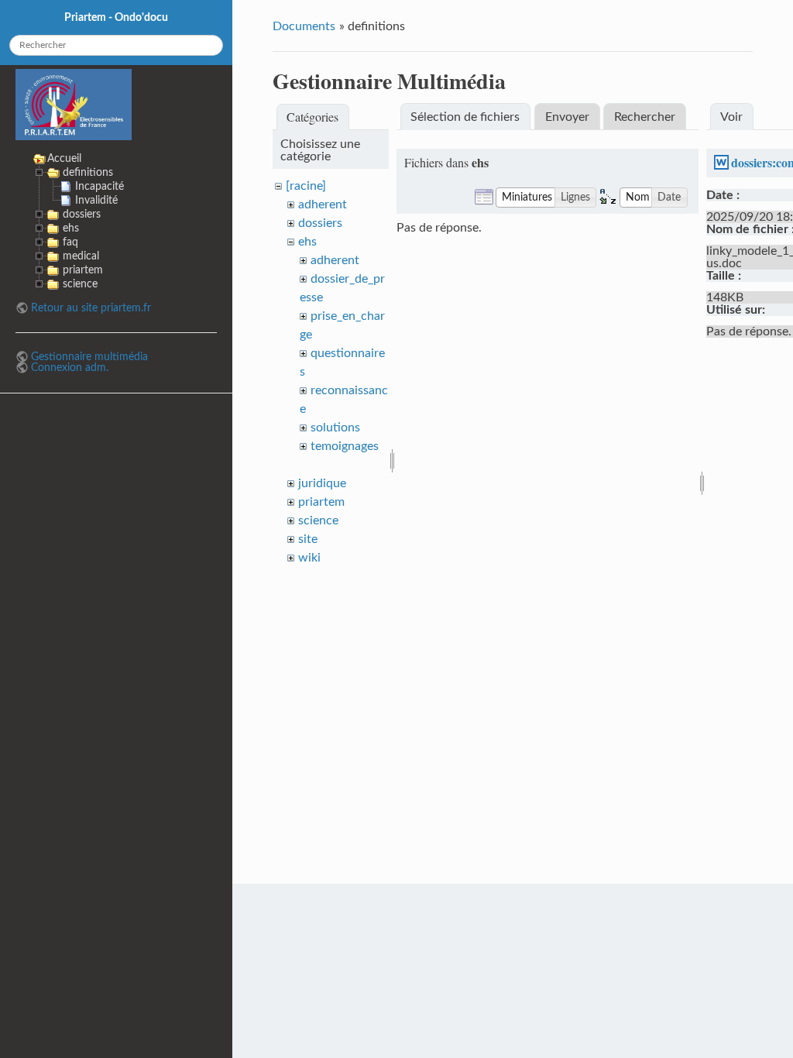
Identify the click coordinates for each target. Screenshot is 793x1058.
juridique (322, 483)
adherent (322, 204)
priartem (321, 502)
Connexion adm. (69, 367)
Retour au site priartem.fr (91, 308)
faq (70, 242)
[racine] (306, 186)
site (308, 539)
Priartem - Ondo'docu (116, 17)
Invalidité (96, 200)
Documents (304, 26)
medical (81, 256)
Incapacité (99, 186)
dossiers (320, 223)
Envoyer (567, 117)
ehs (307, 241)
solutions (335, 427)
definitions (88, 172)
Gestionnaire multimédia (89, 356)
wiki (309, 557)
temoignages (345, 446)
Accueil (64, 158)
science (318, 520)
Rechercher (644, 117)
